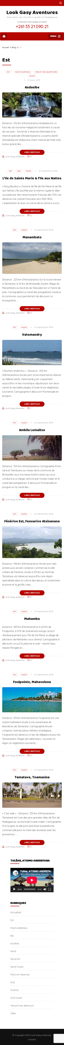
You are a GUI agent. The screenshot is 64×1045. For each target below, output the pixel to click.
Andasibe (32, 87)
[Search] (60, 2)
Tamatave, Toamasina (32, 777)
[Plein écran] (49, 889)
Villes (32, 76)
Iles (19, 171)
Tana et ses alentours (46, 72)
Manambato (32, 237)
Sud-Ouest (16, 997)
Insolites (14, 943)
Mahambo (32, 619)
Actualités (15, 912)
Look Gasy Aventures (32, 12)
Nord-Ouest (17, 966)
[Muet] (44, 889)
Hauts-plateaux (22, 72)
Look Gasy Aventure (14, 156)
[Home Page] (4, 36)
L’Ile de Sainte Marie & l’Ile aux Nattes (32, 178)
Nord (13, 951)
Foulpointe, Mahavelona (32, 682)
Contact (32, 1039)
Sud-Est (14, 990)
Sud (12, 982)
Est (8, 72)
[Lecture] (14, 889)
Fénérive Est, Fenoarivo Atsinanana (32, 521)
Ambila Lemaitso (32, 430)
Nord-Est (15, 958)
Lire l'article (32, 152)
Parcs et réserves (20, 974)
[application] (32, 880)
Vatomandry (32, 334)
